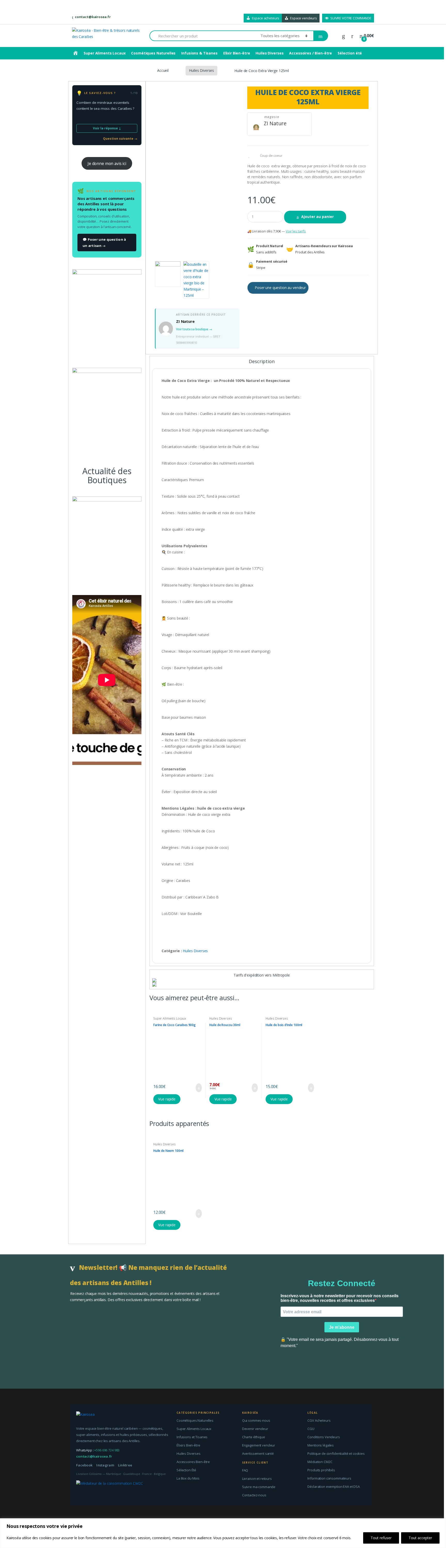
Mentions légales (320, 1445)
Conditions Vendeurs (323, 1437)
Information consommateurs (329, 1478)
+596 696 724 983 (107, 1450)
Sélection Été (186, 1470)
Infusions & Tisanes (199, 53)
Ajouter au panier (317, 216)
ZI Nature (275, 123)
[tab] (261, 363)
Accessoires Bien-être (193, 1461)
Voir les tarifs (296, 231)
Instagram (105, 1465)
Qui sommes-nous (256, 1420)
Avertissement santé (258, 1453)
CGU (310, 1428)
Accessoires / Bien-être (310, 53)
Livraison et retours (257, 1478)
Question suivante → (120, 138)
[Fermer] (440, 1523)
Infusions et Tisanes (192, 1437)
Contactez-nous (254, 1495)
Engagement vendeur (258, 1445)
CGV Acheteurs (318, 1420)
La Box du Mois (188, 1478)
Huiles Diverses (269, 53)
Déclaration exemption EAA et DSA (333, 1486)
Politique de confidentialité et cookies (336, 1453)
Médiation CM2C (319, 1461)
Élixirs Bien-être (188, 1445)
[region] (223, 1533)
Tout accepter (420, 1537)
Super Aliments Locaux (104, 53)
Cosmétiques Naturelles (153, 53)
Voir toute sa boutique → (194, 329)
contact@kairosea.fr (93, 16)
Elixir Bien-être (236, 53)
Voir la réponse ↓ (107, 128)
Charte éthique (253, 1437)
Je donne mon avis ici (106, 163)
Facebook (84, 1465)
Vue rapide (167, 1099)
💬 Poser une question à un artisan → (104, 242)
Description (261, 361)
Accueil (163, 70)
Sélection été (350, 53)
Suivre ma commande (258, 1486)
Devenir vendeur (255, 1428)
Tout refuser (381, 1537)
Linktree (125, 1465)
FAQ (245, 1470)
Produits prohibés (321, 1470)
